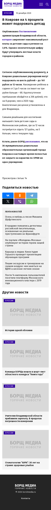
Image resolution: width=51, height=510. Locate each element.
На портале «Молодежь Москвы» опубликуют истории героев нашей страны (24, 243)
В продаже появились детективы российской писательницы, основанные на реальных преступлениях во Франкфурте (23, 229)
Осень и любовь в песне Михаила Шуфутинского (23, 218)
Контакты (25, 498)
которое (7, 39)
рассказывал (32, 141)
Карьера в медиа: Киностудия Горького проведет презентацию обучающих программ (23, 254)
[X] (8, 201)
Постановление (28, 31)
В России (8, 13)
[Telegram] (31, 195)
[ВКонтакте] (8, 195)
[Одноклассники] (20, 195)
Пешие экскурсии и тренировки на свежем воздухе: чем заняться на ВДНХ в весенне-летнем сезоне (24, 266)
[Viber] (20, 201)
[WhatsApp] (31, 201)
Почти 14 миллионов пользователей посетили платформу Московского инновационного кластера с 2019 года (25, 279)
